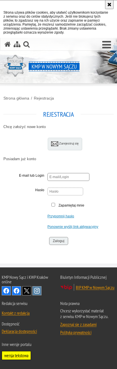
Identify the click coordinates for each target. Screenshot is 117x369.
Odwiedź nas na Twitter (26, 290)
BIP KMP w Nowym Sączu (95, 287)
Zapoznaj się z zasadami (78, 324)
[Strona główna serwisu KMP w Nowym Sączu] (8, 44)
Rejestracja (44, 98)
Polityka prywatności (75, 332)
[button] (106, 45)
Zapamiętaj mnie (71, 205)
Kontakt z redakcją (16, 313)
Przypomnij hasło (60, 216)
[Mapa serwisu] (17, 44)
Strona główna (16, 98)
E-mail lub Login (31, 176)
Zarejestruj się (68, 143)
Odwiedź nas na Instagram (36, 290)
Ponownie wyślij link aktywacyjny (72, 227)
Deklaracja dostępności (19, 331)
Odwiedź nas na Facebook (6, 290)
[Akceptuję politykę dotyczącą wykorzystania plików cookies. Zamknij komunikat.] (109, 4)
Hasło (39, 190)
